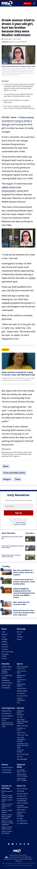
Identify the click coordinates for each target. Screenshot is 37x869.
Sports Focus (21, 733)
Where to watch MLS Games (7, 832)
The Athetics (21, 693)
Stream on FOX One (6, 786)
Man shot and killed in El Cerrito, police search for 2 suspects (23, 572)
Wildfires (4, 642)
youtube (12, 844)
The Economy (6, 770)
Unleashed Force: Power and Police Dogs (7, 724)
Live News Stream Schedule (22, 806)
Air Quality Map (7, 675)
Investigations (8, 708)
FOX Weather (6, 688)
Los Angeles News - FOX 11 (22, 771)
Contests (20, 637)
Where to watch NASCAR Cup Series (7, 806)
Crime (4, 637)
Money (5, 764)
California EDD (6, 711)
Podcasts (5, 649)
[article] (18, 361)
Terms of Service (20, 524)
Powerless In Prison (6, 719)
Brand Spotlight (22, 759)
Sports (20, 664)
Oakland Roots (22, 688)
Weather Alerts (7, 667)
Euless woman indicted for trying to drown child (18, 66)
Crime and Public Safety (14, 472)
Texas (17, 479)
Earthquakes (6, 680)
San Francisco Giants (21, 681)
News (19, 39)
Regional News (21, 765)
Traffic (19, 634)
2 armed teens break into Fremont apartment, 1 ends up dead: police (24, 582)
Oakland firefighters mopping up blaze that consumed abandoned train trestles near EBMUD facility (24, 593)
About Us (21, 785)
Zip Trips (20, 632)
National (4, 634)
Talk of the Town (22, 735)
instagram (20, 844)
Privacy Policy (20, 523)
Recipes (19, 639)
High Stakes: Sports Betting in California (22, 721)
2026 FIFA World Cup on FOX (22, 668)
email (8, 844)
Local (3, 632)
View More (30, 533)
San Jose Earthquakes (21, 699)
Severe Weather (7, 683)
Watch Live (27, 3)
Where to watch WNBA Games (7, 828)
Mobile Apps (21, 810)
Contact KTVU (21, 796)
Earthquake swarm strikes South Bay (12, 537)
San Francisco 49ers (21, 672)
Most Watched (8, 533)
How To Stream (22, 789)
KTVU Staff (20, 791)
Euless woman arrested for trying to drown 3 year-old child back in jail (18, 373)
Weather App (6, 685)
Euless (32, 278)
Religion (7, 479)
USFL (18, 703)
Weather (6, 664)
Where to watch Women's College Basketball (7, 823)
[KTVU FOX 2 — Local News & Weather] (8, 3)
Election (4, 658)
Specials (20, 708)
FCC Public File (22, 821)
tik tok (24, 844)
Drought (4, 639)
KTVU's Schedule (22, 803)
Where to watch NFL (7, 792)
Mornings (21, 629)
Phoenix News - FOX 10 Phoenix (22, 775)
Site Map (20, 818)
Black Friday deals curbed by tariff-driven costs (11, 556)
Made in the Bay (22, 726)
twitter (28, 844)
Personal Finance (7, 767)
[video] (30, 539)
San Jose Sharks (22, 696)
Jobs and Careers (22, 794)
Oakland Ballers (22, 691)
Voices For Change (20, 751)
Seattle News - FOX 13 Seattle (22, 779)
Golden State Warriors (21, 676)
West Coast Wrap (7, 652)
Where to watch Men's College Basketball (7, 816)
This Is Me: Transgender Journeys (21, 739)
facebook (16, 844)
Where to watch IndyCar (7, 811)
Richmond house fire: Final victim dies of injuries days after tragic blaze (24, 612)
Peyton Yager (8, 39)
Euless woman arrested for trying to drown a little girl (18, 121)
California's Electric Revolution (20, 713)
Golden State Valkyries (21, 685)
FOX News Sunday (5, 655)
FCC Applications (22, 823)
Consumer (5, 647)
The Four (20, 717)
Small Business (7, 772)
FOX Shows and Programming (22, 799)
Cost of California (7, 716)
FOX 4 (14, 39)
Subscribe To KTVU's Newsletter (21, 814)
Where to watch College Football (7, 796)
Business (5, 644)
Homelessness (6, 713)
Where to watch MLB (7, 801)
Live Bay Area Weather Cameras (6, 671)
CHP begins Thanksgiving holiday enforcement (13, 546)
